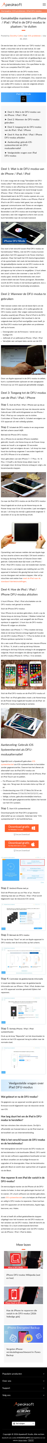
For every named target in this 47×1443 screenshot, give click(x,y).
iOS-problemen (19, 11)
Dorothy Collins (16, 36)
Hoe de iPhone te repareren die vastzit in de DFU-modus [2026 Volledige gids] (21, 1314)
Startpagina (6, 11)
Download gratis (18, 826)
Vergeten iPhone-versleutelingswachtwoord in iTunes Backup (23, 1352)
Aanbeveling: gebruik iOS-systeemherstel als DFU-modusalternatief (18, 145)
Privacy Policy (22, 1440)
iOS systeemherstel (14, 1198)
